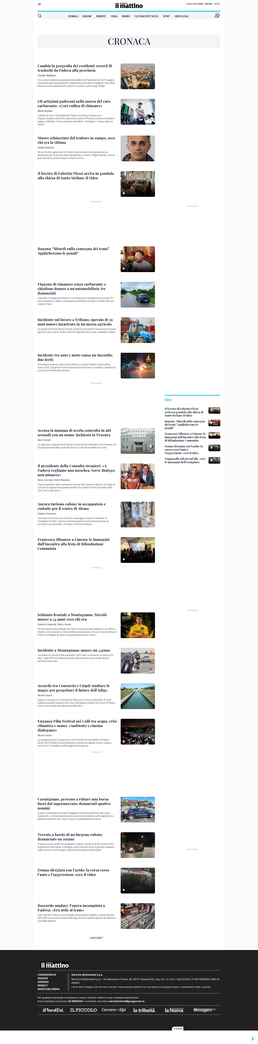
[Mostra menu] (39, 4)
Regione (87, 16)
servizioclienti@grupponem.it (126, 1001)
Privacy (43, 985)
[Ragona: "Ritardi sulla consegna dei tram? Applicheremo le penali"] (138, 259)
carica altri (96, 937)
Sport (166, 16)
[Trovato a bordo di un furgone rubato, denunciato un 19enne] (138, 845)
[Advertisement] (129, 26)
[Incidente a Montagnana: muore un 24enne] (138, 661)
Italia (114, 16)
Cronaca (73, 16)
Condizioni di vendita (47, 976)
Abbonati (209, 4)
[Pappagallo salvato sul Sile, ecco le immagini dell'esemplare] (214, 460)
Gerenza (43, 982)
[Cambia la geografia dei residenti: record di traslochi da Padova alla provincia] (138, 76)
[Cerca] (40, 15)
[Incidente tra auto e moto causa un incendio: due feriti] (138, 365)
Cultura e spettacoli (146, 16)
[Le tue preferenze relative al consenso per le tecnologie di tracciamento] (253, 1039)
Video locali (181, 16)
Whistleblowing (49, 989)
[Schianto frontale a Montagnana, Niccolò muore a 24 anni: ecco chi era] (138, 625)
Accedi (217, 4)
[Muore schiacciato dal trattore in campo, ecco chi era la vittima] (138, 148)
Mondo (126, 16)
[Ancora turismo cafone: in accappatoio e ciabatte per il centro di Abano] (138, 514)
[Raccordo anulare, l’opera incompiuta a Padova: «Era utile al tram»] (138, 916)
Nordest (101, 16)
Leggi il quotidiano (195, 4)
